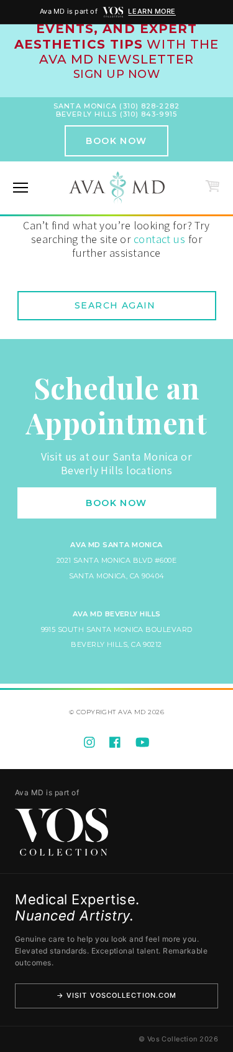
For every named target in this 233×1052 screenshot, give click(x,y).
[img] (113, 12)
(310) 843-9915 (148, 114)
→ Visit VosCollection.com (117, 995)
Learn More (152, 11)
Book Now (116, 140)
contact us (160, 239)
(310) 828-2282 (149, 106)
